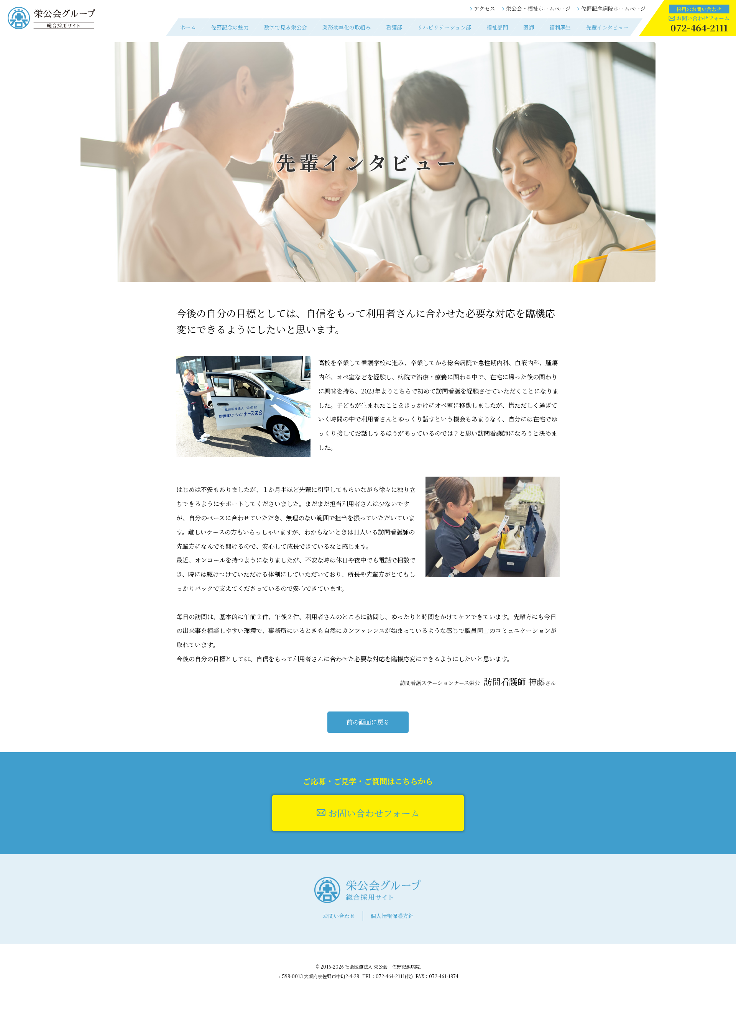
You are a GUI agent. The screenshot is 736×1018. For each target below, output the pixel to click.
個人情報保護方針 (392, 916)
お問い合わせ (339, 916)
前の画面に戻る (368, 722)
